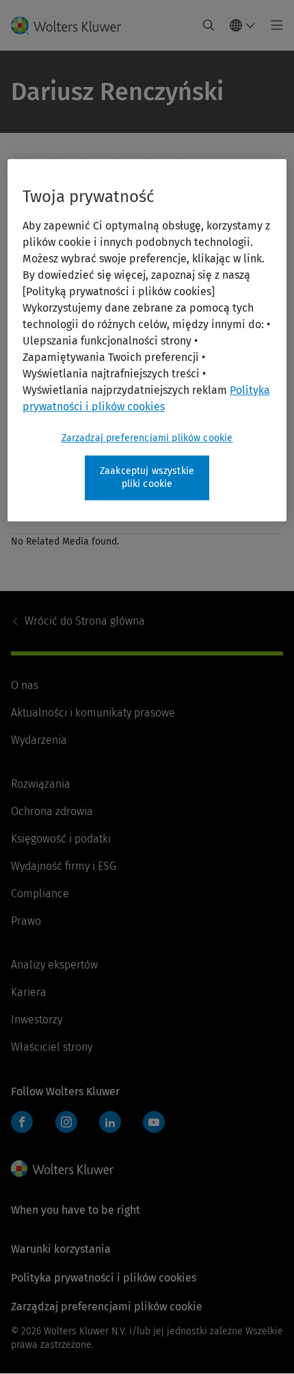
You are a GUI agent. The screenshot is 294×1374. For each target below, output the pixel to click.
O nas (24, 685)
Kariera (28, 992)
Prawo (26, 920)
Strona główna (85, 620)
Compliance (40, 893)
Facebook (22, 1122)
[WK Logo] (62, 1168)
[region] (147, 340)
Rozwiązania (40, 783)
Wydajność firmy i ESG (63, 866)
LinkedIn (110, 1122)
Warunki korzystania (61, 1249)
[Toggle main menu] (273, 25)
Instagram (66, 1122)
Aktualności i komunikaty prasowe (93, 712)
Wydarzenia (39, 740)
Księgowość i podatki (61, 838)
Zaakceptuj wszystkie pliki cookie (147, 477)
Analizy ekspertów (54, 964)
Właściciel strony (51, 1046)
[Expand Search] (208, 25)
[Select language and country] (242, 25)
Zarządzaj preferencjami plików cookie (147, 438)
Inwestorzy (36, 1019)
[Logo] (71, 25)
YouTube (154, 1122)
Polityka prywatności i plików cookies (103, 1277)
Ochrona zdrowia (52, 811)
